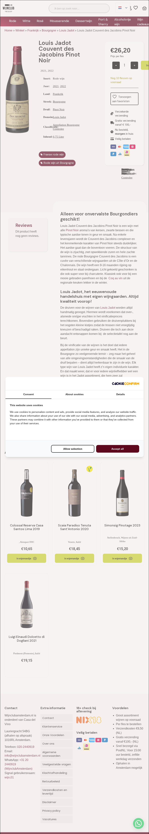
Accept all (117, 448)
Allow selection (72, 448)
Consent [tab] (28, 394)
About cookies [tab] (74, 394)
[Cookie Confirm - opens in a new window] (125, 383)
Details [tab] (120, 394)
